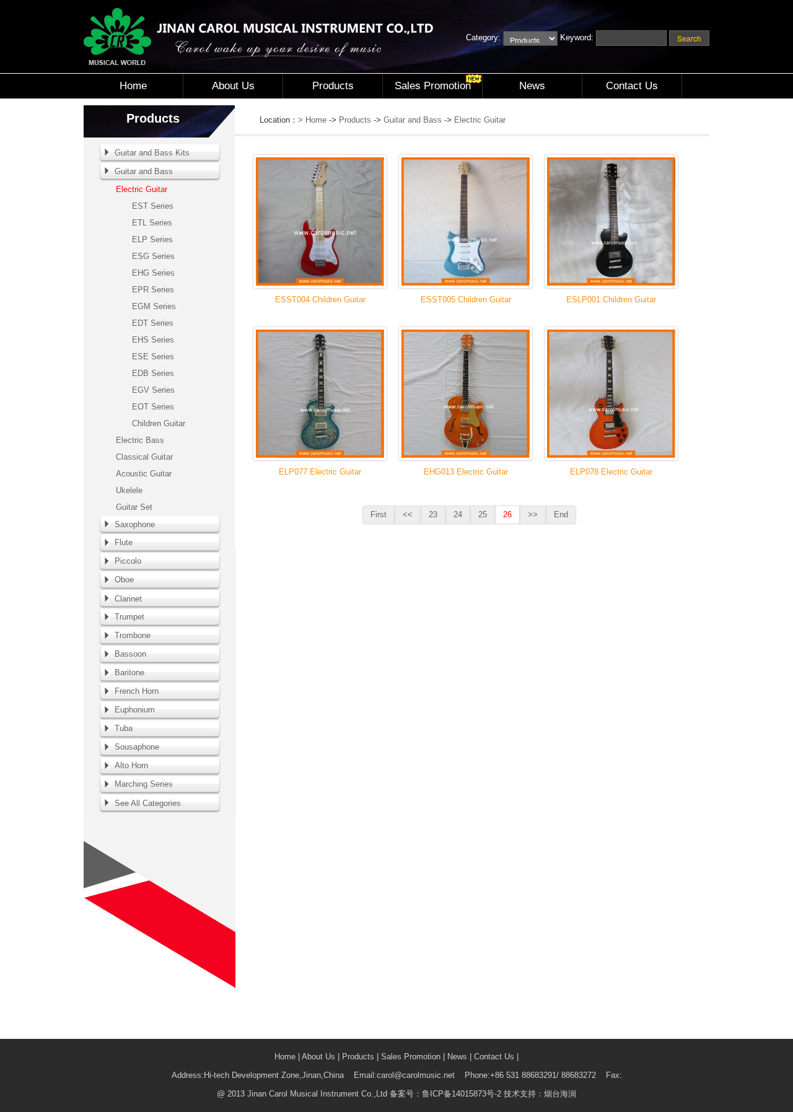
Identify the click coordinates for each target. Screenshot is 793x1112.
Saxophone (135, 524)
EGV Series (153, 390)
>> (533, 514)
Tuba (124, 728)
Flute (124, 542)
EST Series (152, 206)
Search (689, 38)
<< (408, 514)
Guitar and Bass (144, 171)
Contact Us (632, 86)
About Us (233, 86)
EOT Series (153, 406)
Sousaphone (137, 746)
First (378, 514)
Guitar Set (134, 507)
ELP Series (152, 239)
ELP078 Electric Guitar (611, 471)
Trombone (133, 635)
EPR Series (153, 289)
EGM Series (154, 306)
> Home (312, 120)
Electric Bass (140, 440)
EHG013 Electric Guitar (466, 471)
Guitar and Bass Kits (152, 152)
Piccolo (128, 561)
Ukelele (129, 490)
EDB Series (153, 373)
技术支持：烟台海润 (540, 1093)
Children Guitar (158, 423)
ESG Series (153, 256)
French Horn (137, 691)
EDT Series (152, 323)
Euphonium (135, 709)
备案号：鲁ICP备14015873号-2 (445, 1093)
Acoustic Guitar (144, 473)
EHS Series (153, 339)
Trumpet (129, 616)
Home (133, 86)
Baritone (129, 672)
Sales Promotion (433, 86)
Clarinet (128, 598)
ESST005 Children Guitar (466, 299)
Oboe (124, 579)
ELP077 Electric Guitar (320, 471)
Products (333, 86)
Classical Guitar (144, 457)
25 (482, 514)
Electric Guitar (141, 189)
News (532, 86)
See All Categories (148, 803)
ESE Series (153, 356)
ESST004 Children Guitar (320, 299)
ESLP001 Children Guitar (611, 299)
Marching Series (144, 784)
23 (433, 514)
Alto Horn (131, 765)
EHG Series (153, 273)
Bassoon (130, 654)
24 (457, 514)
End (561, 514)
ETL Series (152, 222)
